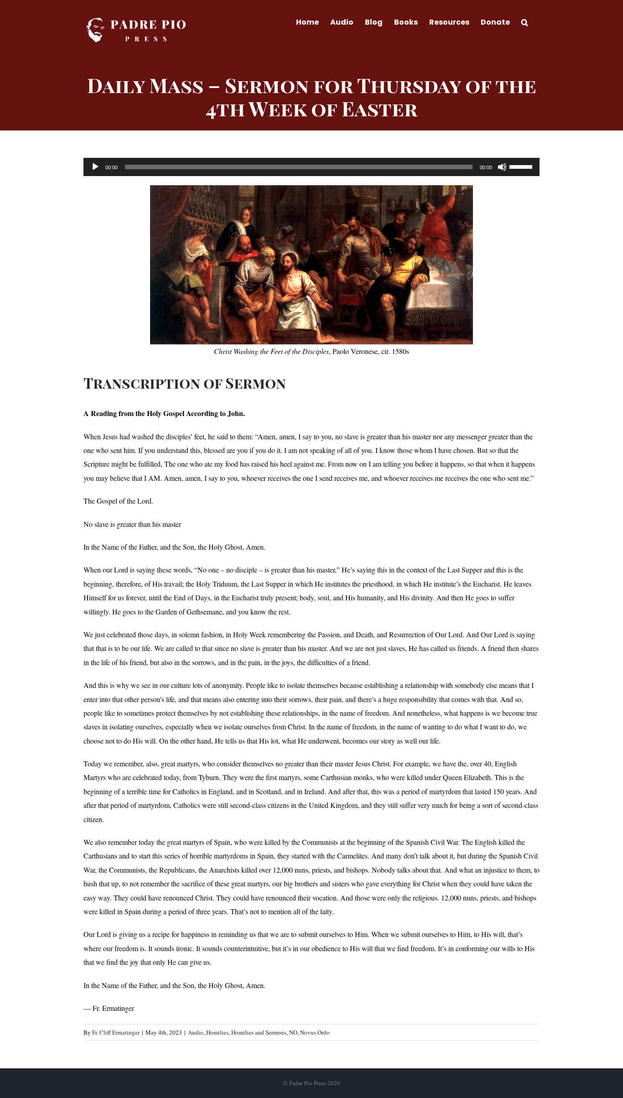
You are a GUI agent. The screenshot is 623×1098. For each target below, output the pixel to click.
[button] (524, 21)
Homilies (217, 1032)
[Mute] (502, 167)
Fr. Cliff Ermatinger (116, 1032)
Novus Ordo (315, 1032)
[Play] (95, 167)
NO (293, 1032)
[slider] (522, 166)
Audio (195, 1032)
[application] (311, 167)
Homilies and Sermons (258, 1032)
